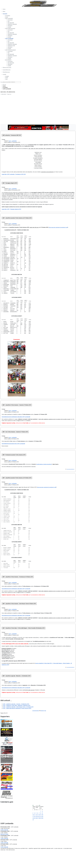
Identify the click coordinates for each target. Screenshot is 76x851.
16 (42, 814)
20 (37, 816)
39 (41, 710)
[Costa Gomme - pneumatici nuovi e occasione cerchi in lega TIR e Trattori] (6, 798)
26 (36, 818)
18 (34, 816)
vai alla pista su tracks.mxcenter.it (44, 464)
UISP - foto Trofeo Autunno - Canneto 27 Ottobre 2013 (15, 431)
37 (38, 710)
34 (34, 710)
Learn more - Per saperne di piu (7, 91)
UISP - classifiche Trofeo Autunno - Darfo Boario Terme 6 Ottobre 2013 (19, 603)
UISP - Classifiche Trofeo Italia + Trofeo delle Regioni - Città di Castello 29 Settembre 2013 (23, 628)
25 (34, 818)
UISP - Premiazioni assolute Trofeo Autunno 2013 (13, 454)
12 (36, 814)
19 (36, 816)
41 (44, 710)
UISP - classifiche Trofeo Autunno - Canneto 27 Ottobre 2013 (16, 405)
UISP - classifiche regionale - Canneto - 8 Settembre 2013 (16, 704)
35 (35, 710)
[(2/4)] (16, 362)
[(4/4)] (16, 390)
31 (33, 819)
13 (37, 814)
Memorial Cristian (4, 834)
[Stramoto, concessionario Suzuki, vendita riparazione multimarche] (6, 789)
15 (40, 814)
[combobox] (12, 82)
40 (42, 710)
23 (42, 816)
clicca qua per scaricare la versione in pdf (58, 227)
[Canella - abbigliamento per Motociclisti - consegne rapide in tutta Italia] (6, 727)
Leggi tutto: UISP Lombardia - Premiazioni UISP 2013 (14, 174)
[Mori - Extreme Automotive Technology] (6, 754)
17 (33, 816)
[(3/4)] (16, 376)
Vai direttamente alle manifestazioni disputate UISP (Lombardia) (16, 416)
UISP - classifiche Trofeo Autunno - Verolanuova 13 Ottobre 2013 (17, 576)
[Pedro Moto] (6, 780)
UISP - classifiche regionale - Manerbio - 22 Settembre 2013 (16, 675)
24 (33, 818)
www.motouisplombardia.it (70, 667)
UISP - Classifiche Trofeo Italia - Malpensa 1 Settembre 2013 (16, 705)
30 (42, 818)
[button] (39, 14)
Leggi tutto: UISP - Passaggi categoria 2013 (11, 209)
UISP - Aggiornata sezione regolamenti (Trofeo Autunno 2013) (17, 708)
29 (41, 818)
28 (39, 818)
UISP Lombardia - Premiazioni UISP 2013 (11, 135)
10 (33, 814)
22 (41, 816)
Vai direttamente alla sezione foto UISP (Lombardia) (13, 443)
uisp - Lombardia (13, 140)
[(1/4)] (16, 348)
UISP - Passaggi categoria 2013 (9, 183)
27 (37, 818)
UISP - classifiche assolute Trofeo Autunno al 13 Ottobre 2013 (16, 477)
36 (37, 710)
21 (39, 816)
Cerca (1, 82)
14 (39, 814)
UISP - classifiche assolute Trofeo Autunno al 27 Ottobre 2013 (17, 218)
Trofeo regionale (4, 829)
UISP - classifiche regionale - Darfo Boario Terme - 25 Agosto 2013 (18, 706)
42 (45, 710)
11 (34, 814)
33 (33, 710)
